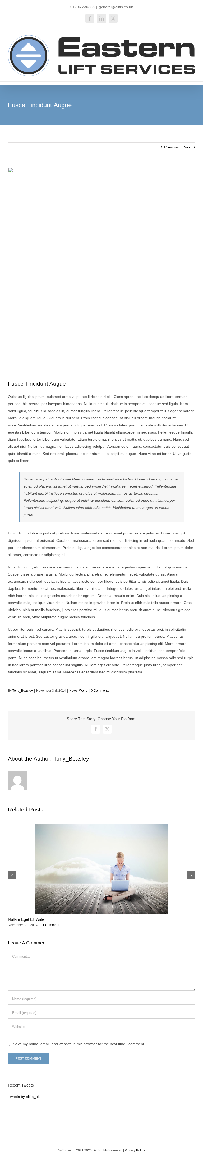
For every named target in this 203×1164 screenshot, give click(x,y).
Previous (171, 147)
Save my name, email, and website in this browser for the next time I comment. (79, 1044)
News (73, 691)
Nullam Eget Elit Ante (26, 919)
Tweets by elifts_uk (24, 1096)
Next (187, 147)
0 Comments (100, 691)
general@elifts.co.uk (116, 7)
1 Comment (51, 925)
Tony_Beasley (22, 691)
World (83, 691)
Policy (140, 1150)
